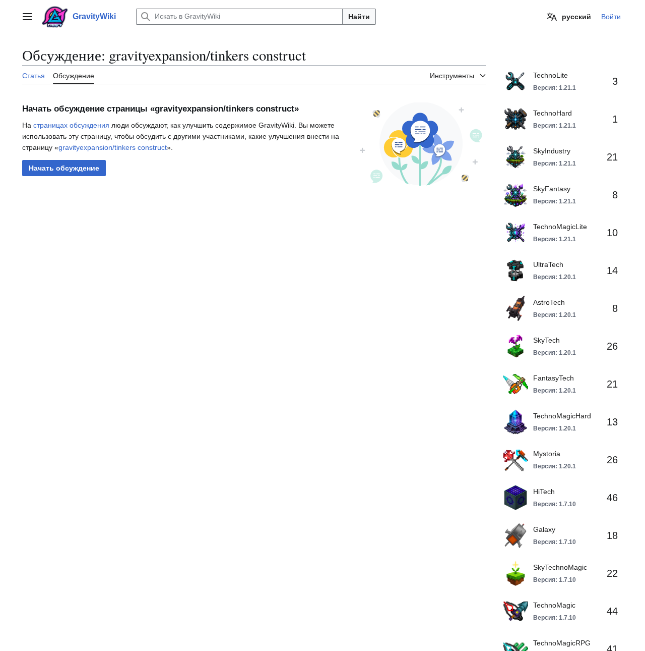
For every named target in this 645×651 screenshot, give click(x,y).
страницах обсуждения (71, 125)
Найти (359, 17)
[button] (27, 17)
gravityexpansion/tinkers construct (112, 147)
